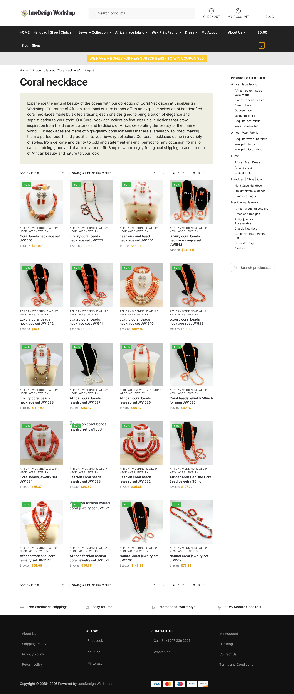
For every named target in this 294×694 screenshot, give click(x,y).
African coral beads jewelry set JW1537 (85, 400)
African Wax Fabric (244, 132)
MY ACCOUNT (238, 17)
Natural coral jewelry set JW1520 (139, 558)
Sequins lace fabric (247, 121)
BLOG (269, 17)
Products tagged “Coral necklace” (56, 70)
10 (204, 173)
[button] (265, 39)
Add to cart (41, 255)
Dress (235, 156)
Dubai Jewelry (244, 243)
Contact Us (228, 653)
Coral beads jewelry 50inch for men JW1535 (191, 400)
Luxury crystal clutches (250, 190)
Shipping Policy (34, 643)
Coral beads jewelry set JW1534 (38, 479)
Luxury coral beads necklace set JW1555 (86, 238)
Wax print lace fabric (248, 149)
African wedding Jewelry (39, 228)
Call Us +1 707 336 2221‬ (172, 639)
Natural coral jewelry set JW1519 (189, 558)
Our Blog (226, 643)
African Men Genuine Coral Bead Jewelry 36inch (191, 479)
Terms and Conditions (236, 663)
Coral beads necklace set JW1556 (40, 238)
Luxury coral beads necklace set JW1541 (86, 321)
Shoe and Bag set (247, 196)
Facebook (95, 639)
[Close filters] (214, 78)
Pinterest (95, 662)
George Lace (243, 110)
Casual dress (243, 172)
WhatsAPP (162, 651)
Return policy (32, 663)
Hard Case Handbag (248, 185)
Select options (191, 338)
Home (24, 70)
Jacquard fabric (245, 115)
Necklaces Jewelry (34, 231)
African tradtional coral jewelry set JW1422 (38, 558)
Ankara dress (243, 167)
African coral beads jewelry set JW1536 (135, 400)
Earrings (240, 248)
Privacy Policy (33, 653)
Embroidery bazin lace (249, 100)
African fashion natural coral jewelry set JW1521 (89, 558)
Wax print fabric (245, 144)
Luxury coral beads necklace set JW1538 (37, 400)
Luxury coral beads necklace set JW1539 (186, 321)
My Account (228, 632)
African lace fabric (244, 84)
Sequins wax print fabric (251, 139)
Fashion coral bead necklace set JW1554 (136, 238)
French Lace (243, 105)
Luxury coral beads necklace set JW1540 (137, 321)
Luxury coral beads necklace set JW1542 (37, 321)
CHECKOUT (211, 17)
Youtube (94, 651)
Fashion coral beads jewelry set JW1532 (135, 479)
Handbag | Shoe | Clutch (248, 179)
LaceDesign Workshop (94, 684)
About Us (29, 632)
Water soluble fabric (248, 126)
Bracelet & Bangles (247, 214)
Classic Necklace (246, 228)
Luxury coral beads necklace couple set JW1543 (185, 240)
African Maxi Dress (247, 162)
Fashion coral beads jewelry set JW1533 (85, 479)
